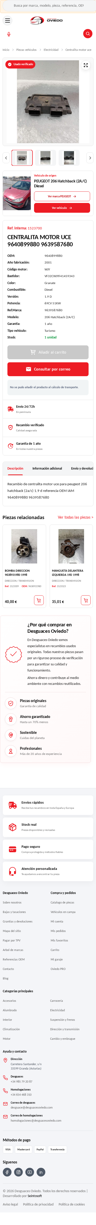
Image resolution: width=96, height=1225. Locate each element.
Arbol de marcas (13, 950)
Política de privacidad (38, 1204)
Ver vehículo (59, 208)
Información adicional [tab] (47, 468)
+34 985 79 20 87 (21, 1081)
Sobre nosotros (12, 902)
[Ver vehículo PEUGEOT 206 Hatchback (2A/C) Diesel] (17, 193)
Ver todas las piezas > (75, 517)
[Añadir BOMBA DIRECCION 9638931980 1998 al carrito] (39, 600)
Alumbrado (10, 1010)
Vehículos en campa (63, 912)
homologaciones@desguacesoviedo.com (36, 1120)
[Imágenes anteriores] (6, 157)
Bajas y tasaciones (14, 912)
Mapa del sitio (12, 931)
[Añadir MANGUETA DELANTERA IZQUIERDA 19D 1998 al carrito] (86, 600)
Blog (5, 978)
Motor (6, 1039)
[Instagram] (18, 1172)
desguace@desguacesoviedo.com (32, 1107)
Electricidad (57, 1010)
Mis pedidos (58, 931)
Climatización (11, 1029)
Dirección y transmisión (64, 1029)
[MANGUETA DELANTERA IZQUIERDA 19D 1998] (71, 546)
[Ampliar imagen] (86, 65)
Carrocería (56, 1001)
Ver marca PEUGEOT (59, 196)
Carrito (55, 950)
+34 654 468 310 (21, 1094)
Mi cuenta (57, 921)
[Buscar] (87, 33)
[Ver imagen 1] (22, 158)
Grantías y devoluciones (18, 921)
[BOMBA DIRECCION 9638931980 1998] (24, 546)
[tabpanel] (48, 491)
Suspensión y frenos (62, 1020)
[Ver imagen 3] (69, 158)
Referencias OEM (14, 959)
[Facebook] (7, 1172)
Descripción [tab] (15, 468)
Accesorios (9, 1001)
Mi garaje (57, 959)
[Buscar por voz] (8, 34)
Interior (7, 1020)
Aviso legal (10, 1204)
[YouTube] (29, 1172)
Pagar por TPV (11, 940)
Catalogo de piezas (62, 902)
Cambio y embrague (62, 1039)
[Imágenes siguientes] (89, 157)
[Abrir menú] (7, 20)
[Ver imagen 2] (45, 158)
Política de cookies (72, 1204)
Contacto (8, 969)
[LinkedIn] (41, 1172)
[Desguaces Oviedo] (46, 20)
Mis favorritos (59, 940)
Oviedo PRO (58, 969)
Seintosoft (35, 1196)
